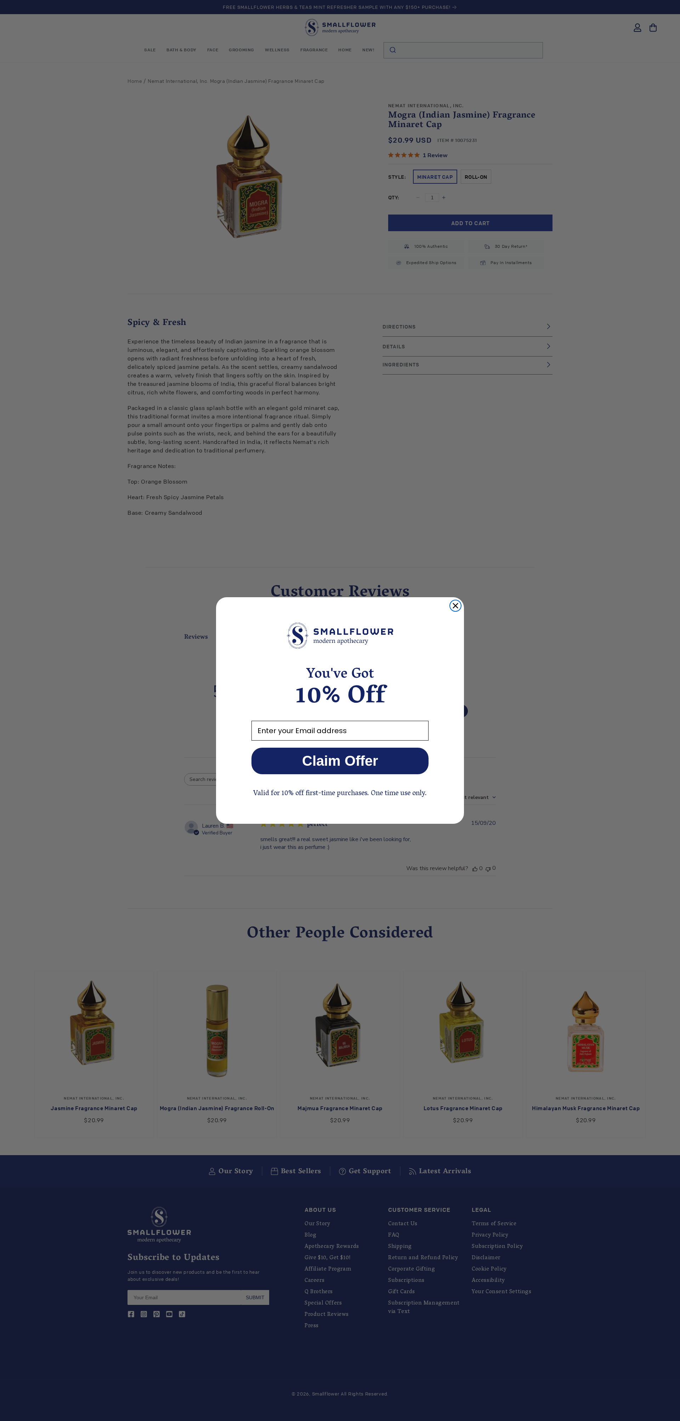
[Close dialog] (455, 605)
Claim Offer (340, 761)
